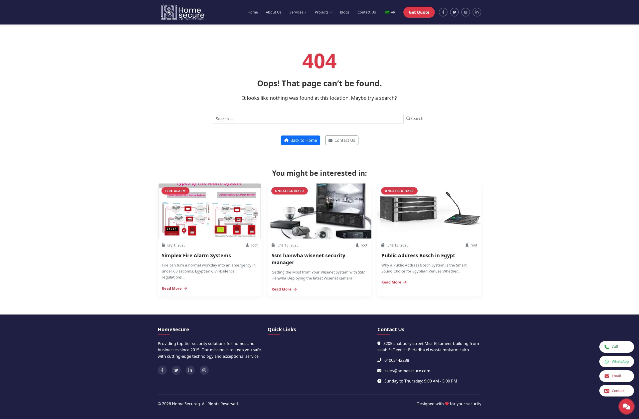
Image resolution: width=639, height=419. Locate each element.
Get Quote (419, 12)
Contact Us (366, 12)
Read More (172, 288)
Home (253, 12)
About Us (274, 12)
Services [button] (296, 12)
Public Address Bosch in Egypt (418, 255)
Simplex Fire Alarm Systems (196, 255)
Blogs (344, 12)
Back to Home (304, 140)
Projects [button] (321, 12)
